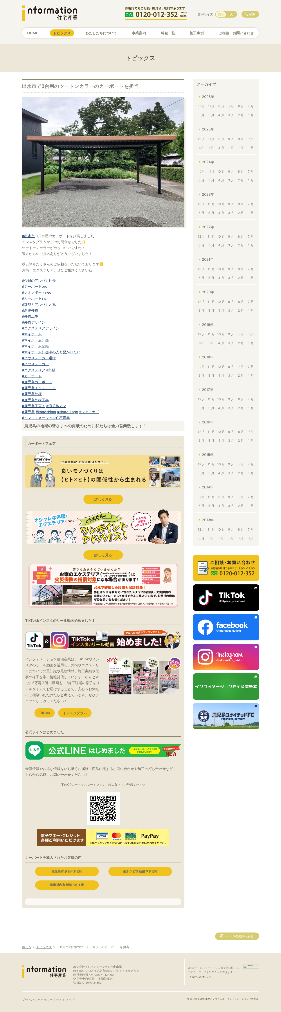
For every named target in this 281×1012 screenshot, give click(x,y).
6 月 (201, 115)
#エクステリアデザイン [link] (40, 328)
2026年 (208, 96)
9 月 (231, 139)
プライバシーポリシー (37, 999)
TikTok (44, 713)
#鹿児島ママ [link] (56, 406)
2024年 (208, 162)
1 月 (251, 115)
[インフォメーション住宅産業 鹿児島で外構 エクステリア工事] (49, 13)
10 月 (221, 171)
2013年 (208, 520)
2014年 (208, 487)
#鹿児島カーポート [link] (37, 382)
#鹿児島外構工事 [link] (35, 400)
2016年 (208, 422)
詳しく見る (103, 499)
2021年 (208, 259)
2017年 (207, 389)
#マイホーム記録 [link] (35, 346)
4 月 (221, 115)
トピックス (62, 33)
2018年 (208, 357)
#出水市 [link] (28, 236)
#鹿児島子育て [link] (33, 406)
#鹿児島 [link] (28, 412)
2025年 (208, 129)
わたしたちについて (101, 33)
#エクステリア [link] (33, 370)
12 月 (201, 139)
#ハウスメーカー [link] (35, 364)
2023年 (208, 194)
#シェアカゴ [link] (89, 412)
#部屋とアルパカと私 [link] (39, 304)
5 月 (211, 115)
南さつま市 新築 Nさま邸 (140, 871)
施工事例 (197, 33)
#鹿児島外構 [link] (32, 394)
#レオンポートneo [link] (36, 292)
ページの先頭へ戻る (240, 936)
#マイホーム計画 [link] (35, 340)
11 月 (211, 204)
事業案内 (139, 33)
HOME (32, 33)
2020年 (208, 292)
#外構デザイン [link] (33, 322)
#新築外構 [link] (30, 310)
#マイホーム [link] (32, 334)
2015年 (208, 454)
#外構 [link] (51, 370)
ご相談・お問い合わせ (236, 33)
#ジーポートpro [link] (34, 286)
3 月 (231, 115)
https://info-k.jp (201, 977)
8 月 (241, 106)
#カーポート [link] (32, 376)
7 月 (251, 106)
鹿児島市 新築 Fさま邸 (67, 871)
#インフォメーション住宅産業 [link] (46, 418)
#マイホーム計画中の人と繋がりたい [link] (51, 352)
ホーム (26, 947)
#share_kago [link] (67, 412)
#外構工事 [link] (30, 316)
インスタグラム (75, 713)
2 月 (241, 115)
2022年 (208, 227)
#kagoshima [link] (46, 412)
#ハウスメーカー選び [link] (39, 358)
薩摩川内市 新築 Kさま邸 (67, 885)
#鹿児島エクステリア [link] (39, 388)
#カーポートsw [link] (34, 298)
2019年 (208, 324)
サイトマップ (65, 999)
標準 (221, 14)
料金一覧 (168, 33)
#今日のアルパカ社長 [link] (39, 280)
